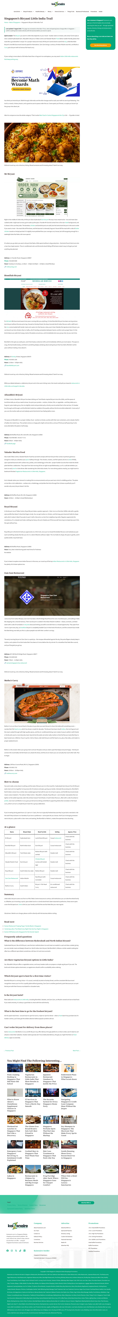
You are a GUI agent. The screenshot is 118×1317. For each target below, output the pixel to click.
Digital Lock (10, 1304)
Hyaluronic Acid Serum (28, 1292)
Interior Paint (23, 1301)
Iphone (35, 1286)
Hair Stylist (64, 1292)
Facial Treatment (58, 1289)
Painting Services (15, 1301)
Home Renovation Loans (99, 1310)
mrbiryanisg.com (11, 267)
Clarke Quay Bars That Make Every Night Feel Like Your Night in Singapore (26, 929)
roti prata (27, 625)
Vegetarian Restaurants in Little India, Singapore (30, 471)
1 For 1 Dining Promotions (95, 1237)
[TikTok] (20, 1251)
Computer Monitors (51, 1286)
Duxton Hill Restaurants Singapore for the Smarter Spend (21, 932)
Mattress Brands (50, 1301)
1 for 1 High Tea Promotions (96, 1234)
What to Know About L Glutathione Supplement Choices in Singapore (13, 1105)
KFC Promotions (93, 1248)
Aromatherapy (49, 1295)
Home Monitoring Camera (32, 1304)
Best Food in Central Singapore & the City (51, 115)
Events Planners (81, 1295)
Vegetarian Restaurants (33, 1277)
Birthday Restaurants (66, 1277)
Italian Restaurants (72, 1274)
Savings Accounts (24, 1313)
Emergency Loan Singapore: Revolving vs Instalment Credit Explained (14, 1155)
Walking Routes (57, 1295)
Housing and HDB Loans (58, 1310)
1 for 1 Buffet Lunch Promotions (97, 1239)
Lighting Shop (92, 1298)
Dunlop (14, 357)
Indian (63, 729)
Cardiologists (29, 1289)
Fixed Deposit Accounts (44, 1313)
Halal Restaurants (21, 1277)
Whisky (37, 1283)
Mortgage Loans (29, 1310)
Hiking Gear (68, 1295)
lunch (14, 468)
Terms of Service (22, 1205)
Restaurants (34, 1274)
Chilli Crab (79, 1280)
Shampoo (18, 1289)
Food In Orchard (30, 1280)
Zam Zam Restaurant (11, 878)
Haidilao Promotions (94, 1251)
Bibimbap (63, 1280)
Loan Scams (75, 1307)
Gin (40, 1283)
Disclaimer (42, 1205)
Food (57, 39)
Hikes (63, 1295)
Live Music (74, 1295)
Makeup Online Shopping (47, 1283)
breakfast (23, 628)
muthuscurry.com (11, 773)
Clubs (87, 1295)
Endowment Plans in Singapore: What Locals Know (69, 1076)
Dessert (99, 1280)
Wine (40, 1277)
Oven (99, 1301)
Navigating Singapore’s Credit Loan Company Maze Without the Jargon (69, 1104)
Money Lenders (29, 1307)
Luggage (87, 1283)
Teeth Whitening (42, 1289)
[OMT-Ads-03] (42, 81)
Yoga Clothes (77, 1292)
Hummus (76, 1289)
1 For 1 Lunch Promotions (95, 1231)
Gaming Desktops (17, 1286)
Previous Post (9, 1051)
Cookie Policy (33, 1205)
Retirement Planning (56, 1313)
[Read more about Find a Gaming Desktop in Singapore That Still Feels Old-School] (15, 1068)
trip (65, 42)
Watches (92, 1283)
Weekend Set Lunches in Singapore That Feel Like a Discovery (13, 1131)
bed (70, 460)
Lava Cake (85, 1280)
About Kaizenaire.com (40, 1228)
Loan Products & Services (39, 1307)
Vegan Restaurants (12, 1277)
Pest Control (61, 1304)
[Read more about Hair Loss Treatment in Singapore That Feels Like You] (51, 1144)
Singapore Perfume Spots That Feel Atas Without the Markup (49, 1131)
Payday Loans (91, 1304)
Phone (6, 261)
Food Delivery (14, 1280)
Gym (68, 1292)
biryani (18, 36)
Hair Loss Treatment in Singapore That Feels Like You (49, 1154)
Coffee (20, 1283)
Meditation (103, 1292)
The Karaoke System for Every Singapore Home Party (50, 1102)
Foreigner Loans (83, 1304)
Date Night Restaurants (48, 1277)
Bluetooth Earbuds (99, 1283)
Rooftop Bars (87, 1277)
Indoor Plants (85, 1298)
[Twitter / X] (16, 1251)
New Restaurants (42, 1274)
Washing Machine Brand (88, 1301)
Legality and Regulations (53, 1307)
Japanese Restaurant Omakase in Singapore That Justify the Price (50, 1079)
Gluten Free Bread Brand (92, 1289)
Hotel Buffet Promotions (95, 1242)
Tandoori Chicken (56, 1280)
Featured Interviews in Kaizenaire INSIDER (45, 1258)
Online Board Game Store (74, 1298)
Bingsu (17, 1283)
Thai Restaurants (104, 1274)
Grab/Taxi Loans (15, 1313)
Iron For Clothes (27, 1286)
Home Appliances (79, 1283)
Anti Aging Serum (17, 1292)
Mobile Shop (59, 1286)
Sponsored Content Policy (15, 1209)
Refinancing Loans (38, 1310)
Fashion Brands (59, 1283)
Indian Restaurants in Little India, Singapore (66, 561)
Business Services (38, 1242)
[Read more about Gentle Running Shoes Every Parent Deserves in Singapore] (69, 1144)
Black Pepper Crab (71, 1280)
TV (32, 1286)
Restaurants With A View (97, 1277)
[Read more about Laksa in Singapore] (15, 1169)
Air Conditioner (61, 1301)
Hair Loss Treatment (68, 1289)
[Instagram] (12, 1251)
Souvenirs (12, 1298)
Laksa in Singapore (11, 1177)
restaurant (58, 838)
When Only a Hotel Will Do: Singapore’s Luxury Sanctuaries (69, 1180)
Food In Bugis (21, 1280)
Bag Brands (85, 1286)
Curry (6, 48)
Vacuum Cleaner (70, 1301)
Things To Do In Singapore (96, 1295)
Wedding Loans (88, 1310)
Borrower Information (65, 1307)
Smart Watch (22, 1304)
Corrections (37, 1239)
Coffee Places (64, 1298)
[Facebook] (7, 1251)
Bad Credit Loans (100, 1304)
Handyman (67, 1304)
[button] (18, 11)
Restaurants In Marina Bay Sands (24, 1298)
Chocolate (94, 1280)
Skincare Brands (38, 1292)
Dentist (35, 1289)
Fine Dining (58, 1277)
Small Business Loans (92, 1307)
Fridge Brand (78, 1301)
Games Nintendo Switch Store (47, 1298)
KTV (59, 1298)
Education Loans (79, 1310)
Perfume (23, 1289)
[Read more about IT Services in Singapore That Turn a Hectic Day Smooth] (33, 1093)
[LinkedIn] (24, 1251)
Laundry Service (53, 1304)
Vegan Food (83, 1289)
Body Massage (50, 1289)
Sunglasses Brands (93, 1286)
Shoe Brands (78, 1286)
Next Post (77, 1051)
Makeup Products (55, 1292)
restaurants (11, 1032)
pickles (6, 801)
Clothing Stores (103, 1286)
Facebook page (10, 444)
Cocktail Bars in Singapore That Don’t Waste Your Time (32, 1154)
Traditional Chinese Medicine (37, 1295)
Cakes (89, 1280)
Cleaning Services (44, 1304)
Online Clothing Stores (69, 1283)
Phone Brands (41, 1286)
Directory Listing (65, 1234)
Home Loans (21, 1310)
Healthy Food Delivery (94, 1292)
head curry (18, 729)
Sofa (34, 1301)
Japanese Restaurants (93, 1274)
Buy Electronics (67, 1286)
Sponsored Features (66, 1231)
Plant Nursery (104, 1301)
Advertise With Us (65, 1228)
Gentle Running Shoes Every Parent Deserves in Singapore (68, 1154)
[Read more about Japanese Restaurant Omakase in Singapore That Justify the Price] (51, 1068)
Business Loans (82, 1307)
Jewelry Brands (11, 1289)
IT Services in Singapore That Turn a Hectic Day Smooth (32, 1102)
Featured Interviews (66, 1239)
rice (8, 327)
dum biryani (44, 220)
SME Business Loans (12, 1310)
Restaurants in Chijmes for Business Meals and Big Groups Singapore (31, 1180)
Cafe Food (49, 1274)
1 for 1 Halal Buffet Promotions (97, 1228)
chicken (32, 226)
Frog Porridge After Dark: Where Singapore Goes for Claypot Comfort (50, 1180)
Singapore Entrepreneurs (40, 1255)
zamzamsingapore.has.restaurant (16, 663)
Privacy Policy (11, 1205)
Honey (10, 1292)
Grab (20, 904)
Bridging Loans (47, 1310)
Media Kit (63, 1242)
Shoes (73, 1286)
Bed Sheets (38, 1301)
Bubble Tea (26, 1283)
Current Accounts (33, 1313)
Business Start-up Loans (104, 1307)
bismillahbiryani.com (12, 365)
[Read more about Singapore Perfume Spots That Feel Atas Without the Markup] (51, 1120)
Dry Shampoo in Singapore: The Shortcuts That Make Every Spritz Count (69, 1131)
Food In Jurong (38, 1280)
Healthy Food (102, 1289)
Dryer (96, 1301)
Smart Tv (16, 1304)
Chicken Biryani (40, 859)
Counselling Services (16, 1295)
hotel (66, 223)
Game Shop (36, 1298)
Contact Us (37, 1234)
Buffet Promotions (93, 1245)
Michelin (8, 321)
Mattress (44, 1301)
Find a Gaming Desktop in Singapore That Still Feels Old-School (13, 1079)
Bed (56, 1301)
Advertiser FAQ (65, 1245)
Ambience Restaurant (78, 1277)
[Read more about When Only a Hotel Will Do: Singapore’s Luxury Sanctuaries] (69, 1169)
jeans (27, 460)
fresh (60, 1016)
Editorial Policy (38, 1237)
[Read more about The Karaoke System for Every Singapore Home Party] (51, 1093)
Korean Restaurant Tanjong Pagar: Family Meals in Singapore (22, 926)
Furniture (29, 1301)
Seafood (55, 1274)
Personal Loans (75, 1304)
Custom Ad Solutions (66, 1237)
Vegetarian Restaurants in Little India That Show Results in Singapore (32, 1079)
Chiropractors (26, 1295)
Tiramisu (12, 1283)
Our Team (36, 1231)
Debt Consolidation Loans (17, 1307)
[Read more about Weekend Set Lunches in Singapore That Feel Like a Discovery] (15, 1120)
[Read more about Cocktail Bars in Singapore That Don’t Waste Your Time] (33, 1144)
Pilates (71, 1292)
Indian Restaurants (82, 1274)
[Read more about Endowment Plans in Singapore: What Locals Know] (69, 1068)
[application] (21, 11)
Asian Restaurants (62, 1274)
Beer (30, 1283)
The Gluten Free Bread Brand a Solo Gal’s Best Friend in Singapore (32, 1131)
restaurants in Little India (21, 1000)
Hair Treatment (47, 1292)
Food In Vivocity (47, 1280)
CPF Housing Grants (69, 1310)
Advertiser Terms (30, 1209)
